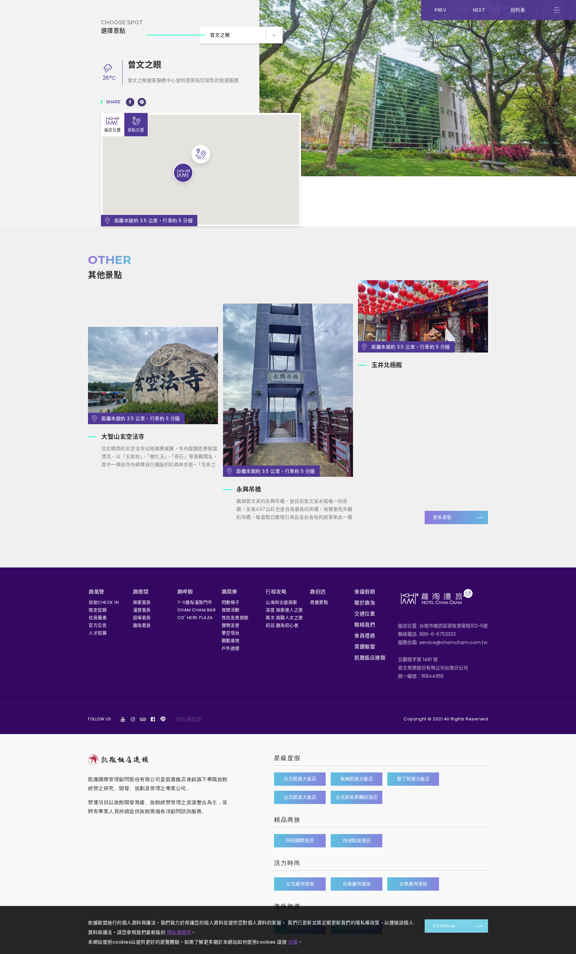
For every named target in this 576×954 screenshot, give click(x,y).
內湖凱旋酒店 (357, 840)
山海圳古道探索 (281, 602)
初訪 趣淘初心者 (282, 625)
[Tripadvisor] (143, 719)
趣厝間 (141, 591)
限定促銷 (98, 610)
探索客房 (142, 602)
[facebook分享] (130, 102)
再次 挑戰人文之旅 (284, 617)
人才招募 (98, 633)
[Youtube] (123, 719)
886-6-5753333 (437, 634)
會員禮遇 (364, 635)
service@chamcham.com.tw (453, 642)
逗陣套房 (142, 617)
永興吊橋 (248, 489)
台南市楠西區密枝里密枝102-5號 (453, 625)
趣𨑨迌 (318, 591)
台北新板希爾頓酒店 (357, 797)
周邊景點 (319, 602)
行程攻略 (276, 591)
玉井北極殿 (386, 365)
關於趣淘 (364, 602)
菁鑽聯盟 (364, 646)
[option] (153, 401)
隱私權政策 (188, 719)
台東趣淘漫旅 (413, 883)
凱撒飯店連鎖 (369, 657)
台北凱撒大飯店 (300, 778)
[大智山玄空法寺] (153, 375)
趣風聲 (96, 591)
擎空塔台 (231, 633)
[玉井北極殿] (423, 316)
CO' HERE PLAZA (195, 617)
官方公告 (98, 625)
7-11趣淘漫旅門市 (194, 602)
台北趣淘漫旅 (300, 883)
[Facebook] (153, 719)
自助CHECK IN (104, 602)
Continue (444, 926)
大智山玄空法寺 (123, 437)
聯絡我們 (364, 624)
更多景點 (442, 517)
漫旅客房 (142, 610)
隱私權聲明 (179, 932)
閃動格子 (231, 602)
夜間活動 (231, 610)
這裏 (293, 942)
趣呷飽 (185, 591)
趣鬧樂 (229, 591)
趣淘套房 (142, 625)
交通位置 (364, 613)
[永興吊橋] (288, 390)
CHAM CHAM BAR (196, 610)
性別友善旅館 (235, 617)
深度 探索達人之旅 (284, 610)
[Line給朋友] (142, 102)
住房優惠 (98, 617)
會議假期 (364, 591)
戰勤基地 (231, 640)
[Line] (163, 719)
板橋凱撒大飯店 (356, 778)
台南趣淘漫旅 (357, 883)
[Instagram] (133, 719)
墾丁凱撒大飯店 (413, 778)
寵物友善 (231, 625)
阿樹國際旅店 (300, 840)
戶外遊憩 (231, 648)
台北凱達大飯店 (300, 797)
